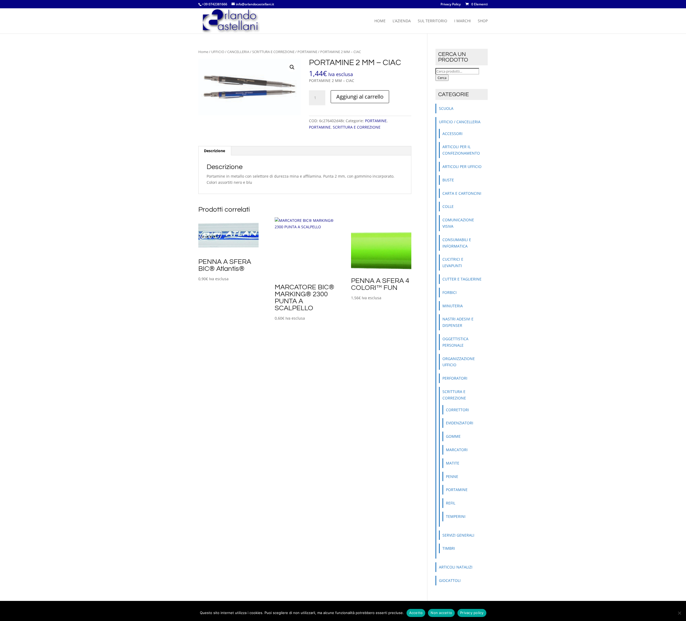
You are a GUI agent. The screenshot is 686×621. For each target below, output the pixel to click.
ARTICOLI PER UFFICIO (462, 166)
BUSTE (448, 179)
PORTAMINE (307, 51)
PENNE (452, 476)
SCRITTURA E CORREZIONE (273, 51)
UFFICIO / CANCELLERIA (230, 51)
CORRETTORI (457, 409)
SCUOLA (446, 108)
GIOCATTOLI (450, 580)
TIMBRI (448, 548)
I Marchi (462, 21)
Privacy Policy (451, 4)
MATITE (452, 463)
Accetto (416, 613)
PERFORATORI (454, 378)
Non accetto (441, 613)
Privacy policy (472, 613)
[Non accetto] (679, 613)
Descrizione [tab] (214, 150)
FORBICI (449, 292)
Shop (483, 21)
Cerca (442, 77)
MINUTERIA (452, 305)
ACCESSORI (452, 133)
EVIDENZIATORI (459, 422)
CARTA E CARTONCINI (461, 193)
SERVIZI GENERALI (458, 535)
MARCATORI (457, 449)
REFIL (450, 503)
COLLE (448, 206)
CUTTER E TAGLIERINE (462, 279)
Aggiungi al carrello (359, 96)
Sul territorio (432, 21)
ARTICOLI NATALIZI (455, 567)
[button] (292, 67)
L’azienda (402, 21)
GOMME (453, 436)
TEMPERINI (455, 516)
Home (380, 21)
